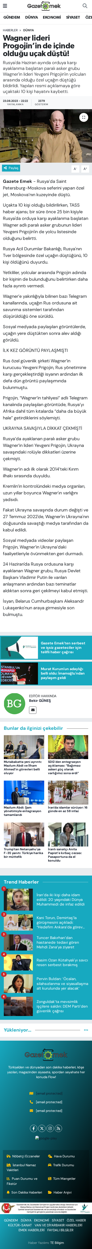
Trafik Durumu (63, 1165)
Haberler (10, 30)
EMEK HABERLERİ (31, 1230)
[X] (42, 1128)
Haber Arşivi (62, 1192)
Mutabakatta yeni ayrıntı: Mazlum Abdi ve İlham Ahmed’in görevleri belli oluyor (23, 767)
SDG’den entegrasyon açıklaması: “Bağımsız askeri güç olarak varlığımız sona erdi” (64, 767)
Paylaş (13, 168)
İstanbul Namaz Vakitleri (21, 1167)
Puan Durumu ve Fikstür (22, 1181)
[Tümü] (86, 1030)
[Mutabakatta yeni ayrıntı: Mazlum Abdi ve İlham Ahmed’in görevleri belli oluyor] (24, 746)
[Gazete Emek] (44, 5)
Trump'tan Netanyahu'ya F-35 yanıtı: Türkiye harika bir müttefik (23, 853)
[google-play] (46, 1139)
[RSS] (58, 1128)
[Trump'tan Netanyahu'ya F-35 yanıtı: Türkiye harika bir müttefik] (24, 834)
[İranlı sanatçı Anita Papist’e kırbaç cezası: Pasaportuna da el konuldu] (68, 834)
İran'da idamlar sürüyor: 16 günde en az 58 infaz (68, 809)
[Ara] (85, 6)
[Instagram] (50, 1128)
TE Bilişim (57, 1243)
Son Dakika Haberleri (26, 1192)
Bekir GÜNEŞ (40, 700)
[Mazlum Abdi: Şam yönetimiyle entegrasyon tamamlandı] (24, 792)
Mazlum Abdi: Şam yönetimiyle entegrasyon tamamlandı (22, 811)
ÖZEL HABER (76, 1220)
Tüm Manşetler (64, 1178)
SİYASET (73, 18)
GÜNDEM (11, 18)
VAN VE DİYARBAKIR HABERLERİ (58, 1225)
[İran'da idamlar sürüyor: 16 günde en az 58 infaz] (68, 792)
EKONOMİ (52, 18)
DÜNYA (31, 18)
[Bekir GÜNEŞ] (14, 703)
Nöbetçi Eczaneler (26, 1156)
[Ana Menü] (5, 5)
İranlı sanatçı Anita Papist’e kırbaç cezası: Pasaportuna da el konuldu (65, 854)
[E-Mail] (32, 710)
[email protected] (49, 1093)
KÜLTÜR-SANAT (20, 1225)
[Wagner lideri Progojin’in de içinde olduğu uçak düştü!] (46, 136)
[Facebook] (33, 1128)
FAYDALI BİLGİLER (60, 1230)
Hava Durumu (64, 1156)
